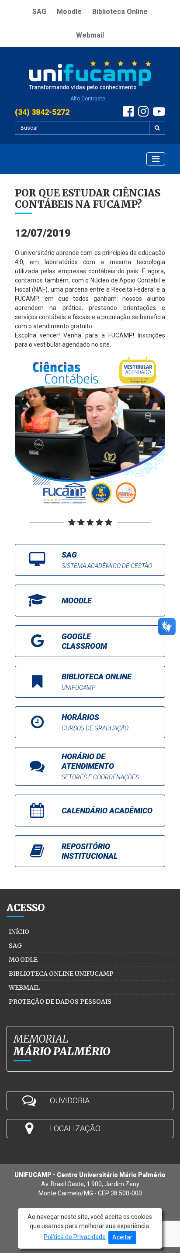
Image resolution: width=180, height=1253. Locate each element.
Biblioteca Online (120, 11)
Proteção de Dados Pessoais (60, 1001)
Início (19, 932)
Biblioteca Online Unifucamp (61, 974)
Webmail (90, 35)
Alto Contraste (87, 99)
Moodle (69, 11)
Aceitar (122, 1237)
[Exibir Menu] (155, 158)
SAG (39, 11)
